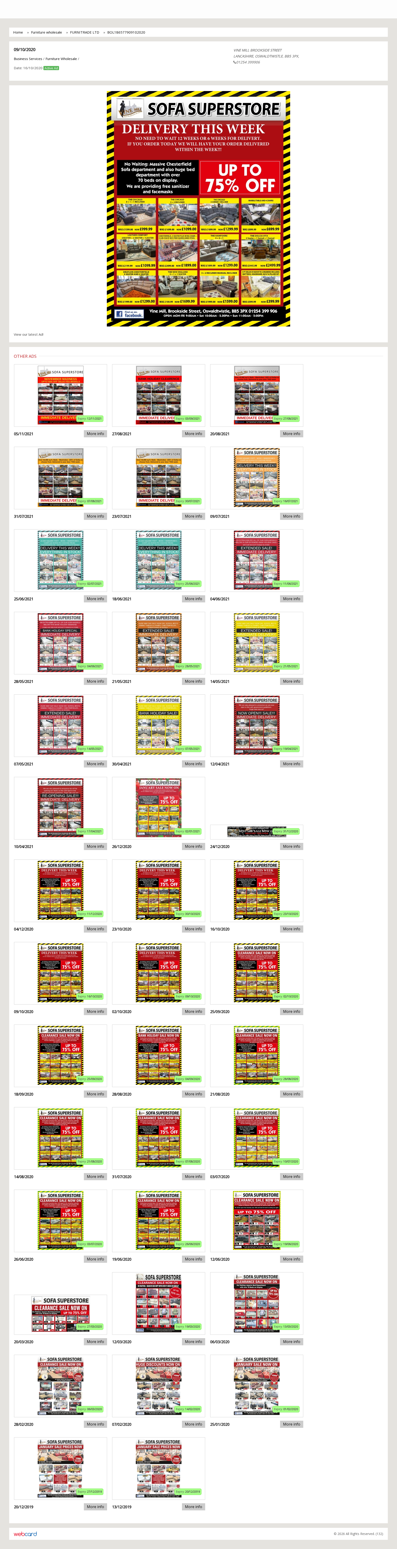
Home (18, 32)
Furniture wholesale (46, 32)
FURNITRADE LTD (84, 32)
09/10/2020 (24, 49)
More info (95, 433)
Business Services (28, 58)
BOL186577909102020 (126, 32)
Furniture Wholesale (61, 58)
